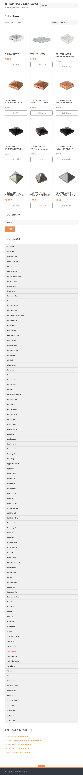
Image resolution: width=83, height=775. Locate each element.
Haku (10, 229)
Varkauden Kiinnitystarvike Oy (17, 740)
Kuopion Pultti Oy (12, 744)
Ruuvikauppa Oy (12, 752)
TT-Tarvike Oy (10, 736)
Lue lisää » (16, 64)
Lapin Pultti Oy (11, 748)
